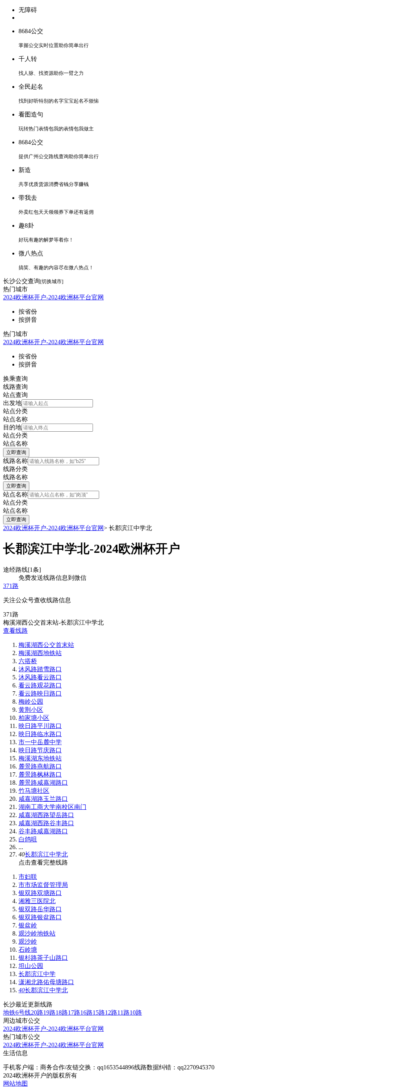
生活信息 (15, 1053)
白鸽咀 (28, 839)
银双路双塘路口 (40, 893)
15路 (99, 1012)
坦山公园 (31, 966)
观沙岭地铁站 (37, 933)
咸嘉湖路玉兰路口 (43, 798)
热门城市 (15, 289)
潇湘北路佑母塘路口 (46, 982)
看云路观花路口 (40, 685)
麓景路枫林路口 (40, 774)
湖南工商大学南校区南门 (52, 807)
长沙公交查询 (21, 281)
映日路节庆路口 (40, 750)
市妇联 (28, 876)
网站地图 (15, 1083)
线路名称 (15, 461)
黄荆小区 (31, 709)
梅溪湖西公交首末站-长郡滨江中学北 (53, 622)
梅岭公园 (31, 701)
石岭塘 (28, 949)
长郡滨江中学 (37, 974)
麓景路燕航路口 (40, 766)
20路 (37, 1012)
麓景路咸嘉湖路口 (43, 782)
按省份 (28, 311)
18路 (62, 1012)
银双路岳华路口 (40, 909)
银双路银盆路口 (40, 917)
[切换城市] (51, 281)
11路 (123, 1012)
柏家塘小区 (34, 717)
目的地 (12, 427)
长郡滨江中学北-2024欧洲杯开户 (91, 549)
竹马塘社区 (34, 790)
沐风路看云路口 (40, 677)
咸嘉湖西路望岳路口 (46, 815)
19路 (49, 1012)
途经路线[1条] (22, 569)
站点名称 (15, 494)
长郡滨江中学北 (46, 854)
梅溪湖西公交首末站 (46, 645)
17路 (74, 1012)
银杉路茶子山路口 (43, 957)
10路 (136, 1012)
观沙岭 (28, 941)
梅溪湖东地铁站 (40, 758)
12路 (111, 1012)
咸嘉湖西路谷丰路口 (46, 823)
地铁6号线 (17, 1012)
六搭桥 (28, 661)
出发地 (12, 403)
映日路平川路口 (40, 726)
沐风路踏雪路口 (40, 669)
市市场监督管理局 (43, 885)
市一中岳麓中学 (40, 742)
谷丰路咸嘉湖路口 (43, 831)
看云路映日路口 (40, 693)
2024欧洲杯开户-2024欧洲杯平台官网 (53, 297)
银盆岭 (28, 925)
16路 (86, 1012)
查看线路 (15, 630)
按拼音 (28, 319)
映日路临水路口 (40, 734)
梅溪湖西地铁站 (40, 653)
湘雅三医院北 (37, 901)
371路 (11, 586)
